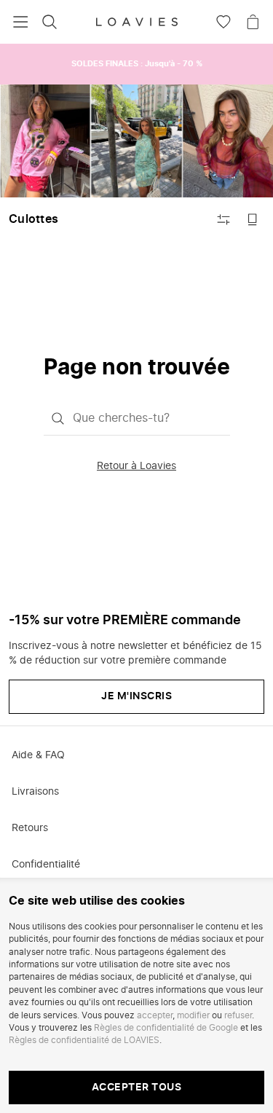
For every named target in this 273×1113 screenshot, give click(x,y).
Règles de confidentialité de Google (166, 1027)
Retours (30, 828)
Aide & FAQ (38, 755)
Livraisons (35, 792)
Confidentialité (46, 865)
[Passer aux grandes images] (252, 219)
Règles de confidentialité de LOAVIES (84, 1040)
